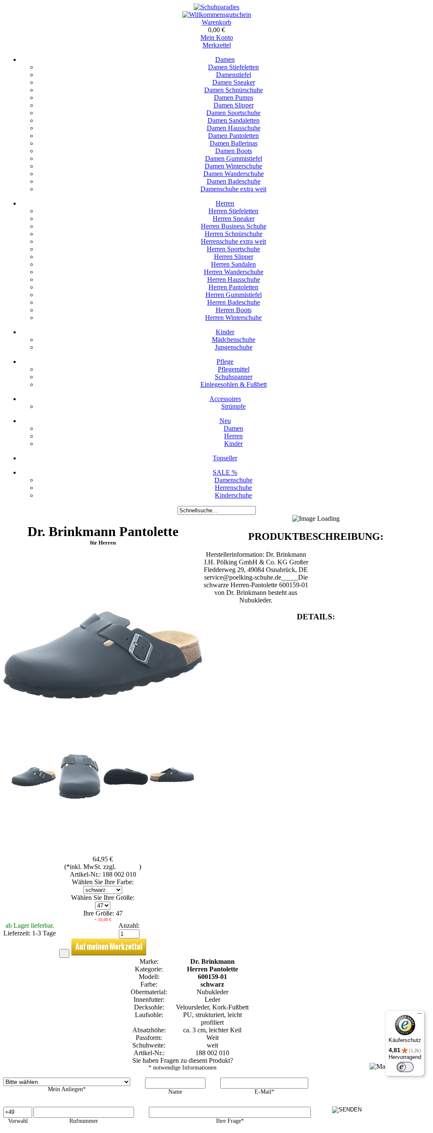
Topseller (225, 458)
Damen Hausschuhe (233, 128)
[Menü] (419, 1015)
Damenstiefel (233, 74)
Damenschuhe (233, 480)
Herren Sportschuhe (233, 249)
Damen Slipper (234, 105)
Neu (225, 420)
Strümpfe (233, 406)
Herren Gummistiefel (234, 294)
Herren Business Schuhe (233, 226)
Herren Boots (234, 310)
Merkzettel (217, 45)
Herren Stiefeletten (233, 210)
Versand (128, 866)
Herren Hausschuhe (233, 279)
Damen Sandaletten (234, 120)
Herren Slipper (233, 256)
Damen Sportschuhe (233, 112)
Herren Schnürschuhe (234, 233)
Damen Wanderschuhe (233, 173)
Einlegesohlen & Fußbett (233, 384)
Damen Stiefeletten (233, 67)
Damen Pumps (233, 97)
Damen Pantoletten (233, 135)
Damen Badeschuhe (233, 181)
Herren (225, 203)
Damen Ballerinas (234, 143)
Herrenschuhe (233, 487)
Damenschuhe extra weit (233, 188)
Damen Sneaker (233, 82)
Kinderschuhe (233, 495)
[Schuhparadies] (216, 7)
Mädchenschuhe (233, 339)
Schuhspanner (233, 376)
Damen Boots (233, 150)
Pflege (224, 361)
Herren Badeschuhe (233, 302)
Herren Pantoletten (233, 287)
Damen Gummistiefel (233, 158)
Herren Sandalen (233, 264)
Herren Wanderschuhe (233, 271)
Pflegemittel (233, 369)
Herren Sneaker (234, 218)
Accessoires (225, 398)
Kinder (225, 332)
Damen (225, 59)
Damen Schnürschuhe (233, 90)
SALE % (225, 472)
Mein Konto (216, 37)
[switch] (405, 1067)
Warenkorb (216, 22)
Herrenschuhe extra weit (233, 241)
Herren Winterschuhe (233, 317)
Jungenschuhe (233, 347)
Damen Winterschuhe (233, 166)
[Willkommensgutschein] (216, 14)
